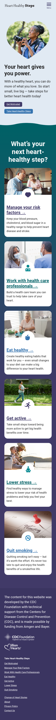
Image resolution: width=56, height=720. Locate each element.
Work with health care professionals (28, 283)
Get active (19, 418)
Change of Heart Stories (15, 697)
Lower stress (22, 482)
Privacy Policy (11, 706)
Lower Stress (10, 685)
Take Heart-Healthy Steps (19, 111)
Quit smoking (22, 550)
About (7, 702)
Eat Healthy (9, 676)
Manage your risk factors (23, 210)
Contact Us (9, 710)
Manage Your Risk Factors (16, 668)
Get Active (9, 681)
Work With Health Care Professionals (22, 672)
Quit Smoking (10, 690)
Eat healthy (20, 350)
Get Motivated (13, 104)
